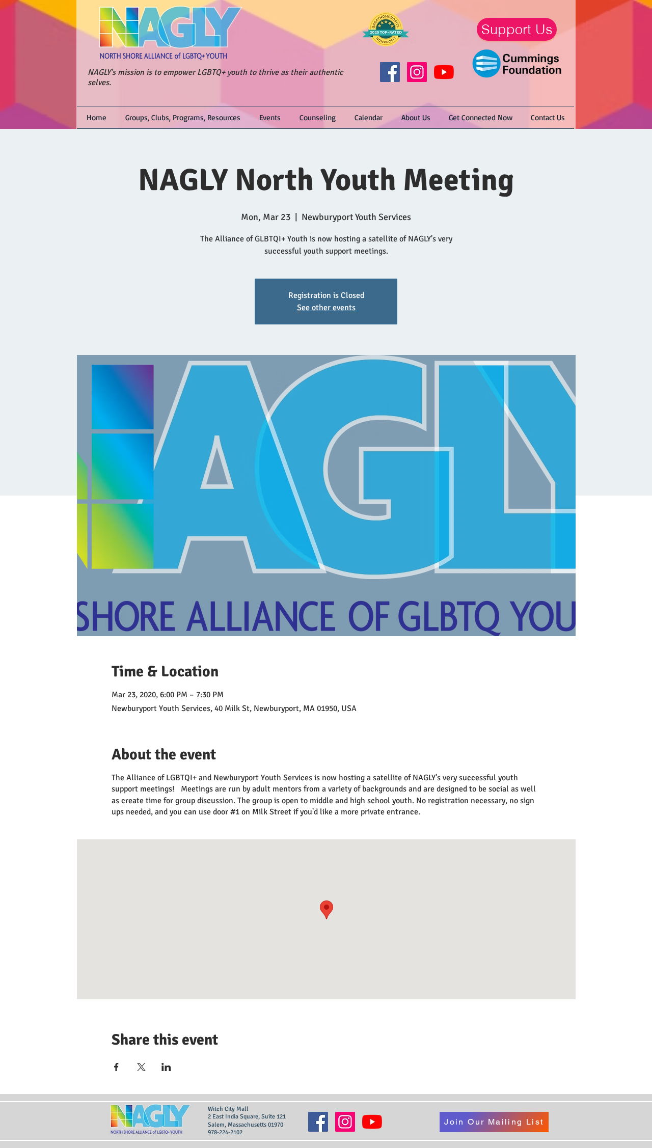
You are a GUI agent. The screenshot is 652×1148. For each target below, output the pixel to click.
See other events (326, 308)
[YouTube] (444, 72)
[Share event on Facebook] (116, 1067)
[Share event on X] (141, 1067)
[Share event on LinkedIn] (166, 1067)
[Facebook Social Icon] (390, 72)
